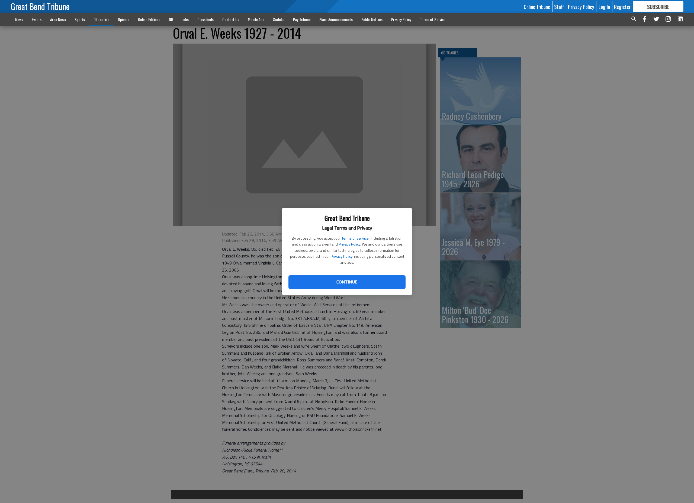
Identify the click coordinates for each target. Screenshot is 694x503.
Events (36, 19)
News (19, 19)
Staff (559, 6)
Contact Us (230, 19)
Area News (58, 19)
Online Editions (149, 19)
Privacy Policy (349, 244)
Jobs (185, 19)
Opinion (123, 19)
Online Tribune (537, 6)
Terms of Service (355, 238)
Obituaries (101, 19)
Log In (604, 6)
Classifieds (205, 19)
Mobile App (256, 19)
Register (622, 6)
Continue (346, 282)
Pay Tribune (302, 19)
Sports (80, 19)
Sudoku (278, 19)
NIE (171, 19)
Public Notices (372, 19)
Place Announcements (336, 19)
